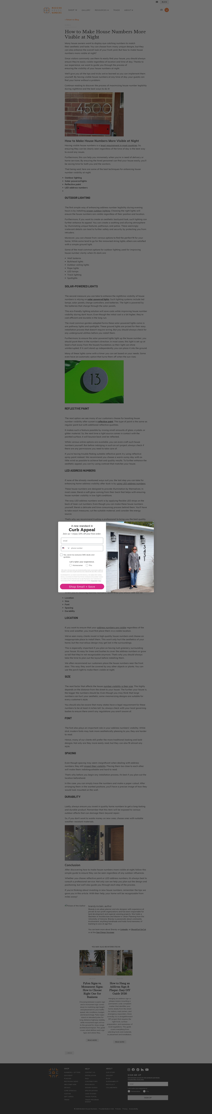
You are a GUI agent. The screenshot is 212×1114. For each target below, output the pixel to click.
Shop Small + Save (82, 586)
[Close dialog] (151, 524)
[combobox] (65, 548)
